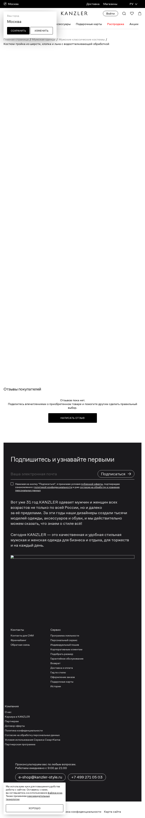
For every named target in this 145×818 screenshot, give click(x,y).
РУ (131, 4)
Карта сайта (112, 811)
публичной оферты (92, 484)
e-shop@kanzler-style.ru (40, 777)
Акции (133, 24)
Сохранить (18, 30)
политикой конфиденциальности (53, 487)
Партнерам (12, 721)
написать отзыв (72, 418)
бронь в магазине (78, 272)
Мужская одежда (43, 39)
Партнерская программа (20, 744)
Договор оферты (15, 725)
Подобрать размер (61, 653)
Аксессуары (62, 24)
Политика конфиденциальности (24, 730)
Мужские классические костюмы (82, 39)
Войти (110, 13)
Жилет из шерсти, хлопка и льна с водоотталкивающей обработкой (39, 230)
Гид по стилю (58, 672)
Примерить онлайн (56, 283)
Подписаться (116, 473)
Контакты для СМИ (22, 635)
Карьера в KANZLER (17, 716)
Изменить (41, 30)
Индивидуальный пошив (64, 644)
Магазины (110, 4)
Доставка (93, 4)
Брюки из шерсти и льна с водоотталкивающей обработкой (39, 206)
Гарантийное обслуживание (66, 658)
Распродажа (115, 24)
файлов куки (55, 792)
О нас (8, 711)
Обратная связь (20, 644)
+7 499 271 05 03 (87, 777)
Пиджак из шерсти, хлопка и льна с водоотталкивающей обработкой (36, 183)
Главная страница (16, 39)
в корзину (86, 235)
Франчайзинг (18, 640)
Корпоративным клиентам (66, 649)
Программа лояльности (64, 635)
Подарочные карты (89, 24)
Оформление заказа (62, 677)
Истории (55, 686)
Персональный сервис (63, 640)
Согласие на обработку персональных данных (32, 735)
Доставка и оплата (61, 667)
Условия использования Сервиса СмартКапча (32, 739)
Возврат (55, 663)
